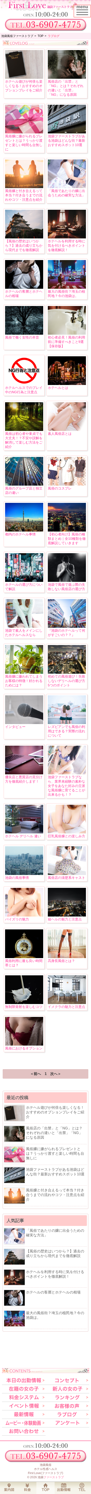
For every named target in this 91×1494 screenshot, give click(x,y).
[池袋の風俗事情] (24, 874)
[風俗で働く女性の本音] (24, 333)
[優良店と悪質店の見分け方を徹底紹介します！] (24, 773)
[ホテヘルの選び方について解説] (24, 580)
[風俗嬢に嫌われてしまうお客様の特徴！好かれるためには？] (24, 672)
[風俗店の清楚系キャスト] (67, 874)
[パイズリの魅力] (24, 915)
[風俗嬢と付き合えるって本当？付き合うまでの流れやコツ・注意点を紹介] (24, 187)
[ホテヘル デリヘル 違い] (24, 832)
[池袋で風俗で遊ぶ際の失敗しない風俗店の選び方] (67, 580)
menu (83, 9)
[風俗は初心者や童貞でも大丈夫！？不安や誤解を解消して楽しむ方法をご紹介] (24, 430)
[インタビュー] (24, 723)
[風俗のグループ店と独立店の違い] (24, 484)
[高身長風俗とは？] (67, 957)
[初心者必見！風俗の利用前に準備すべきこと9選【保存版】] (67, 333)
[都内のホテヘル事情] (24, 530)
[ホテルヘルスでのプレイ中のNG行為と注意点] (24, 384)
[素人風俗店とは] (67, 430)
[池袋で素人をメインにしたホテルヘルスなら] (24, 626)
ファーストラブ (53, 1477)
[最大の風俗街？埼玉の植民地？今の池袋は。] (67, 287)
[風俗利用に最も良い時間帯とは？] (24, 957)
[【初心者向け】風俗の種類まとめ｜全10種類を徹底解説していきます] (67, 530)
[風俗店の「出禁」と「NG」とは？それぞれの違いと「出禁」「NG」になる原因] (67, 77)
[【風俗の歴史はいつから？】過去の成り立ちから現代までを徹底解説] (24, 237)
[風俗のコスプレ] (67, 484)
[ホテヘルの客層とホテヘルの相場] (24, 287)
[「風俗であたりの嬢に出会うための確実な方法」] (67, 187)
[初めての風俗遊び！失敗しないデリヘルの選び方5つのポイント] (67, 672)
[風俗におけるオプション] (24, 1044)
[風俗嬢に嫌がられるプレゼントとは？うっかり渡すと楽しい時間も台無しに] (24, 132)
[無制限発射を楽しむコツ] (24, 1003)
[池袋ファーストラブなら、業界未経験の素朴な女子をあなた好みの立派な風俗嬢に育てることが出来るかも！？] (67, 773)
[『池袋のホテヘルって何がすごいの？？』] (67, 626)
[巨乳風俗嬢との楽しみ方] (67, 832)
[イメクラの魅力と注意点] (67, 1003)
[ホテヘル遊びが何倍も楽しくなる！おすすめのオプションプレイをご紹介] (24, 77)
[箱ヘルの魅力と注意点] (67, 915)
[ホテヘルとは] (67, 384)
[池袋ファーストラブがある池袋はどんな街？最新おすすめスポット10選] (67, 132)
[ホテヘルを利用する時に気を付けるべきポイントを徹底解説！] (67, 237)
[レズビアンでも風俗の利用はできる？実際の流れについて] (67, 723)
